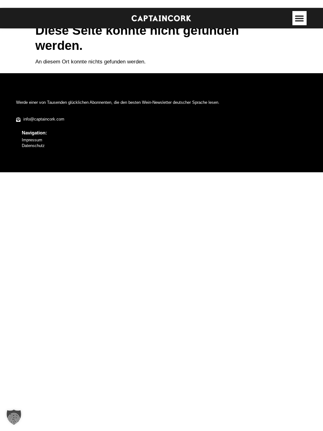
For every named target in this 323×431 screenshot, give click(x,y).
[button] (299, 18)
